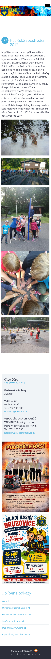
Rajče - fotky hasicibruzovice (16, 634)
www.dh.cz (7, 601)
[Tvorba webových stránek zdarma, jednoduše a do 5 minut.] (36, 650)
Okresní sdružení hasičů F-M (16, 607)
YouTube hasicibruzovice (14, 621)
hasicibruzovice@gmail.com (19, 432)
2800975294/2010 (14, 383)
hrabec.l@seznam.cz (15, 411)
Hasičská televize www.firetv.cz (17, 614)
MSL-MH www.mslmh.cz (14, 627)
